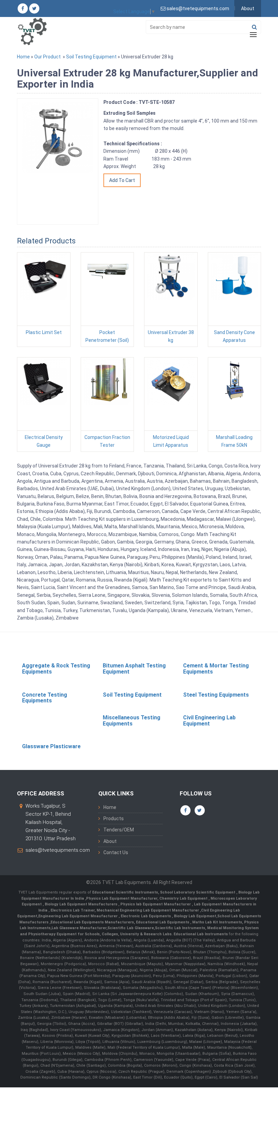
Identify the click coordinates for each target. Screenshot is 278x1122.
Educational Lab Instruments (201, 934)
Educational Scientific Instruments (125, 892)
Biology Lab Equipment (194, 916)
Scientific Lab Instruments (180, 928)
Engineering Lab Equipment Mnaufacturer (78, 916)
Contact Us (115, 852)
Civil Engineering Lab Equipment (209, 720)
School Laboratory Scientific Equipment (198, 892)
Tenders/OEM (118, 829)
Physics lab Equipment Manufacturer (156, 904)
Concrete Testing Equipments (44, 698)
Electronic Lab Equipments (146, 916)
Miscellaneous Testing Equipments (131, 720)
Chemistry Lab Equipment (184, 898)
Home (23, 56)
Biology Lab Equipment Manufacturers (81, 904)
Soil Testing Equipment (91, 56)
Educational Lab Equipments (163, 922)
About (247, 8)
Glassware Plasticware (51, 746)
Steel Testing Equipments (216, 695)
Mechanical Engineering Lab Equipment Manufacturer (148, 910)
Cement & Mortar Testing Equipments (216, 668)
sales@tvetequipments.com (57, 850)
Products (113, 818)
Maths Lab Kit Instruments (217, 922)
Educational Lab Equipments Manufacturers (92, 922)
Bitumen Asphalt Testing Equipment (134, 668)
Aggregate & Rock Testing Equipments (56, 668)
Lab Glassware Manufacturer (79, 928)
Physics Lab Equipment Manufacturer (121, 898)
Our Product (47, 56)
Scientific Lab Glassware (130, 928)
